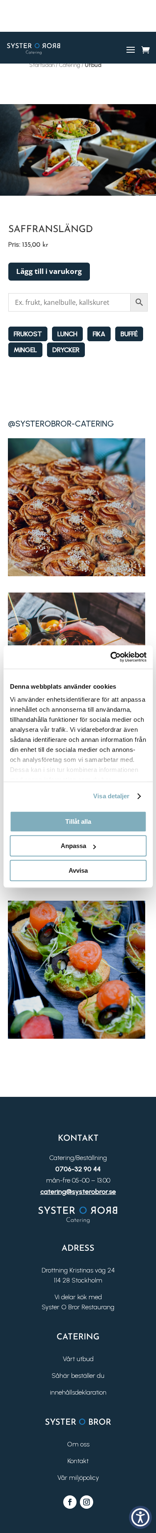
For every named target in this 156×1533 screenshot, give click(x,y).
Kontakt (78, 1461)
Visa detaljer (111, 796)
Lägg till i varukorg (49, 271)
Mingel (25, 350)
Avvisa (78, 870)
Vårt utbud (78, 1359)
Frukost (28, 334)
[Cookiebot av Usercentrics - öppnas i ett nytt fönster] (111, 657)
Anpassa (73, 845)
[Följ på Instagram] (86, 1502)
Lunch (67, 334)
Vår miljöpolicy (78, 1478)
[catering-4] (76, 1036)
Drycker (65, 350)
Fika (99, 334)
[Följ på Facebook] (70, 1502)
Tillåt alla (78, 821)
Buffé (129, 334)
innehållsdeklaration (78, 1392)
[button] (140, 1517)
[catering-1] (76, 574)
